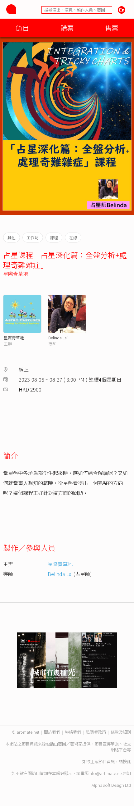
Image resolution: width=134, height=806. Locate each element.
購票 (67, 28)
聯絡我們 (73, 732)
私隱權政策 (96, 732)
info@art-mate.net (106, 773)
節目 (22, 28)
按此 (127, 761)
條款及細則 (121, 732)
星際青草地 (15, 273)
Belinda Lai (58, 338)
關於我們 (52, 732)
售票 (111, 28)
